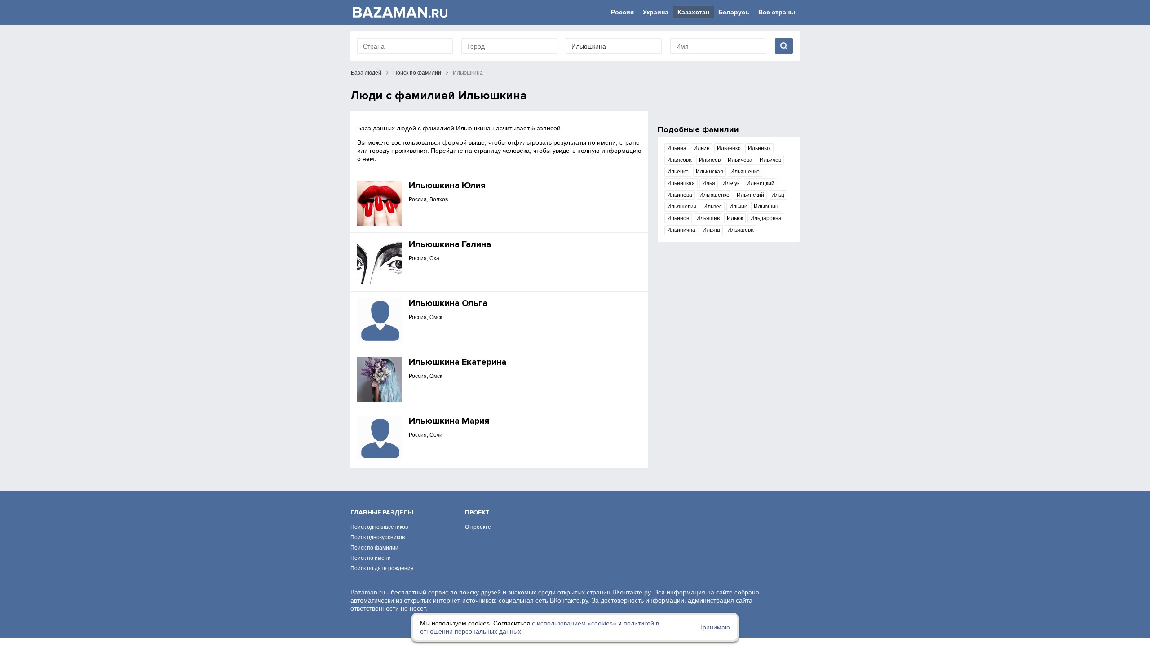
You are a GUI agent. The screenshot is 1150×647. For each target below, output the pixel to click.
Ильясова (679, 160)
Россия (622, 12)
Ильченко (729, 148)
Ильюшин (766, 207)
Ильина (676, 148)
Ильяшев (708, 218)
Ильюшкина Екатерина (457, 362)
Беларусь (733, 12)
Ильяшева (740, 230)
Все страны (776, 12)
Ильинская (709, 171)
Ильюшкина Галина (450, 244)
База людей (366, 73)
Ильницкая (681, 183)
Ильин (702, 148)
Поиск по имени (370, 558)
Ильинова (679, 195)
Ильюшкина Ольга (448, 303)
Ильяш (711, 230)
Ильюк (735, 218)
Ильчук (730, 183)
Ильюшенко (714, 195)
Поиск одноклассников (379, 527)
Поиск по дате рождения (382, 568)
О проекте (478, 527)
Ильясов (710, 160)
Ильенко (678, 171)
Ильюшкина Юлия (447, 185)
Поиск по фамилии (417, 73)
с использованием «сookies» (574, 623)
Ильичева (740, 160)
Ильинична (681, 230)
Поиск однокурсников (377, 537)
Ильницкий (760, 183)
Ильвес (712, 207)
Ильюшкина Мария (449, 421)
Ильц (777, 195)
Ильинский (750, 195)
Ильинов (678, 218)
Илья (708, 183)
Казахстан (693, 12)
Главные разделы (381, 512)
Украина (655, 12)
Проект (477, 512)
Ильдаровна (766, 218)
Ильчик (738, 207)
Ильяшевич (681, 207)
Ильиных (759, 148)
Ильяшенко (745, 171)
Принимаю (714, 627)
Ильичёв (770, 160)
